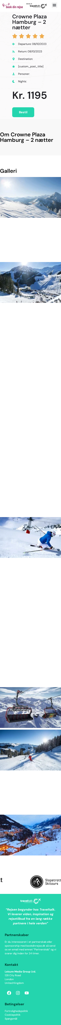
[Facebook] (9, 993)
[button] (54, 5)
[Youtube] (26, 993)
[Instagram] (18, 993)
